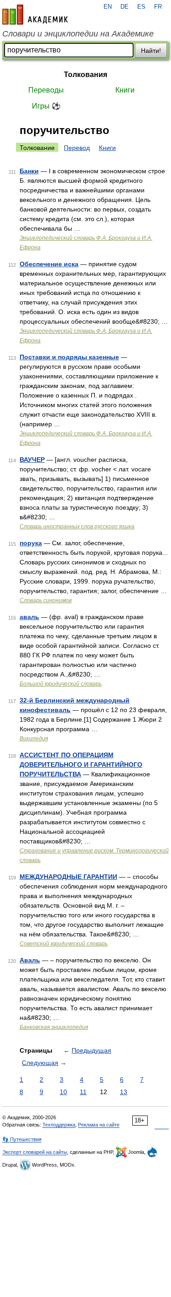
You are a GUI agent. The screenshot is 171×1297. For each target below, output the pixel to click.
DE (124, 7)
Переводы (46, 90)
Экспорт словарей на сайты (34, 1152)
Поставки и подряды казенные (69, 357)
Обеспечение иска (49, 264)
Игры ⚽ (46, 106)
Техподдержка (58, 1124)
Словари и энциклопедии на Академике (78, 33)
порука (31, 543)
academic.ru (35, 15)
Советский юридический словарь (64, 943)
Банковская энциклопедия (54, 1027)
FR (158, 7)
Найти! (151, 50)
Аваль (30, 960)
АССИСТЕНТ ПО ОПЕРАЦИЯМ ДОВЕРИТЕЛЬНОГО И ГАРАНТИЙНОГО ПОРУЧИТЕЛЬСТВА (81, 764)
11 (83, 1091)
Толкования (85, 74)
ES (141, 7)
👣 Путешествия (21, 1139)
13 (123, 1091)
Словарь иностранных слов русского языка (77, 526)
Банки (29, 171)
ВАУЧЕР (32, 459)
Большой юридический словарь (61, 684)
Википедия (34, 738)
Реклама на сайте (98, 1124)
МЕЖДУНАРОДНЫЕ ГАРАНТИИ (68, 876)
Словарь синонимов (46, 600)
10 (63, 1091)
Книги (125, 90)
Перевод (77, 147)
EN (108, 7)
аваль (29, 616)
